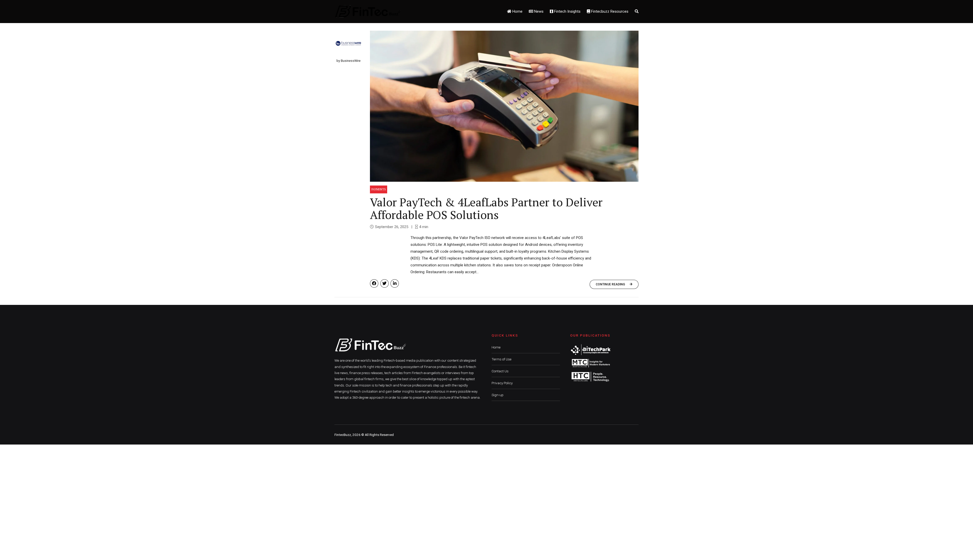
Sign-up (497, 395)
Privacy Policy (502, 383)
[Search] (637, 11)
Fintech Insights (567, 11)
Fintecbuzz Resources (609, 11)
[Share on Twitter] (384, 283)
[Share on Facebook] (374, 283)
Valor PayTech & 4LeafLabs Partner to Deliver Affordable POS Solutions (486, 208)
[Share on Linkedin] (394, 283)
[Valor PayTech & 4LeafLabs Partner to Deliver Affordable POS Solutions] (504, 106)
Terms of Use (501, 359)
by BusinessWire (348, 61)
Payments (378, 189)
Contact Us (500, 371)
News (538, 11)
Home (516, 11)
